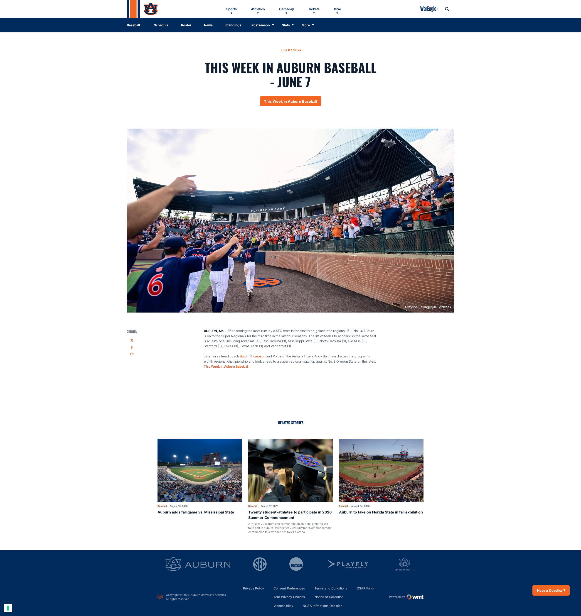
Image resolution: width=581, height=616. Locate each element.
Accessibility (283, 606)
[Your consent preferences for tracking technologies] (8, 608)
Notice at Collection (329, 597)
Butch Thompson (252, 356)
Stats (286, 25)
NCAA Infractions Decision (322, 606)
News (208, 25)
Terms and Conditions (331, 588)
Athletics (258, 9)
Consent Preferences (289, 588)
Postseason (260, 25)
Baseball (162, 506)
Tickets (314, 9)
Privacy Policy (253, 588)
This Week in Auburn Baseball (292, 102)
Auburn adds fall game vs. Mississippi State (196, 512)
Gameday (286, 9)
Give (337, 9)
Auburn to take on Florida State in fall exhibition (381, 512)
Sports (231, 9)
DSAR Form (365, 588)
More (306, 25)
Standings (233, 25)
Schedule (161, 25)
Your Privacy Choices (289, 597)
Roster (186, 25)
